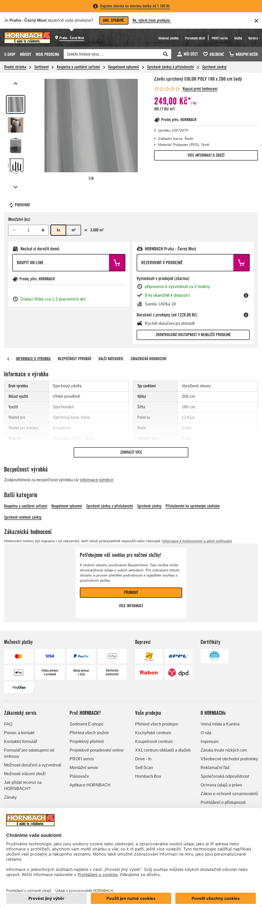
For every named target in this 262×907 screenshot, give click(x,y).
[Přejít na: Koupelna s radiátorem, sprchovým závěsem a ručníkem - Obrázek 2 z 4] (16, 125)
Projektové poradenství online (97, 750)
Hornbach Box (148, 776)
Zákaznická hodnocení (148, 358)
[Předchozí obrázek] (15, 83)
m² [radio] (73, 230)
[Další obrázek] (15, 187)
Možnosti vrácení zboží (25, 774)
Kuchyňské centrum (153, 733)
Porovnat (22, 204)
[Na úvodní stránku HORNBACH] (27, 38)
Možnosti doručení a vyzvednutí (32, 765)
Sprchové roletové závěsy (22, 517)
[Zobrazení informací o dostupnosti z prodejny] (246, 295)
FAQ (8, 724)
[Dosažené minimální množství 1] (13, 230)
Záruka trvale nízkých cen (224, 750)
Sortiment (41, 67)
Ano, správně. (114, 20)
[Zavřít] (256, 20)
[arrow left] (8, 359)
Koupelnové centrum (154, 741)
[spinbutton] (28, 230)
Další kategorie (111, 358)
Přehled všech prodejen (156, 724)
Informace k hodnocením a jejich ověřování (197, 541)
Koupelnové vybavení (123, 67)
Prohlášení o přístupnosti (223, 802)
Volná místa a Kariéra (220, 724)
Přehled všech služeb (89, 733)
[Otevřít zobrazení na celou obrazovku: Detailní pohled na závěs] (91, 125)
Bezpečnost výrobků (74, 358)
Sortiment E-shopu (86, 724)
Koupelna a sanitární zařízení (78, 67)
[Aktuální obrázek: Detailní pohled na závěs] (16, 104)
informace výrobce (96, 480)
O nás (206, 733)
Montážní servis (84, 767)
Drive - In (143, 759)
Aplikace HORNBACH (90, 785)
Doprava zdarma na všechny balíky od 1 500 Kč (135, 6)
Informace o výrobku (33, 358)
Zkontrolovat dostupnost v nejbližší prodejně (193, 334)
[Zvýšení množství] (43, 230)
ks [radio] (58, 230)
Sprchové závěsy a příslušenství (170, 67)
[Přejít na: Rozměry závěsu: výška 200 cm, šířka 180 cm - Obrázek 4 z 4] (16, 166)
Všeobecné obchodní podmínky (229, 759)
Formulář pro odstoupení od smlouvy (29, 753)
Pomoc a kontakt (19, 733)
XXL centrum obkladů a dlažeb (163, 750)
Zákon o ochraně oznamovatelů (229, 794)
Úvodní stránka (15, 67)
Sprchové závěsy (214, 67)
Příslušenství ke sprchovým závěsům (193, 506)
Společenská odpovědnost (225, 776)
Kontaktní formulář (20, 741)
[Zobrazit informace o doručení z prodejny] (246, 314)
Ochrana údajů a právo (221, 785)
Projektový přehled (87, 741)
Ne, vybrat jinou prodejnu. (152, 20)
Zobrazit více (131, 452)
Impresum (210, 741)
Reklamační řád (215, 767)
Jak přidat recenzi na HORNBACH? (23, 785)
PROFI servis (82, 759)
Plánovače (79, 776)
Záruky (10, 797)
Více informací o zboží (206, 155)
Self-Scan (144, 767)
